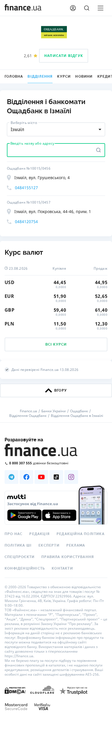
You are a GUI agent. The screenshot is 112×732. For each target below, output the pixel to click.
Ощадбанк (79, 411)
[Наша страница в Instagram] (71, 477)
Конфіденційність (25, 568)
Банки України (53, 411)
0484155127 (26, 187)
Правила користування (67, 557)
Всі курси (56, 344)
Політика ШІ (18, 545)
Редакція (39, 534)
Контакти (62, 568)
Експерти (48, 545)
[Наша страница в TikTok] (56, 477)
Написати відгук (63, 55)
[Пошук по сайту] (87, 8)
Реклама (75, 545)
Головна (14, 76)
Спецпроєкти (19, 557)
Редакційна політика (81, 534)
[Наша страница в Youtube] (41, 477)
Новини (83, 76)
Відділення (40, 76)
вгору (60, 390)
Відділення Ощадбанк (28, 415)
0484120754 (26, 221)
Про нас (13, 534)
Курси (64, 76)
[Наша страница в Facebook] (26, 477)
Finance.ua (28, 411)
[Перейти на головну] (23, 8)
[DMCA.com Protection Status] (15, 690)
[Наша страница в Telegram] (11, 477)
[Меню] (100, 8)
